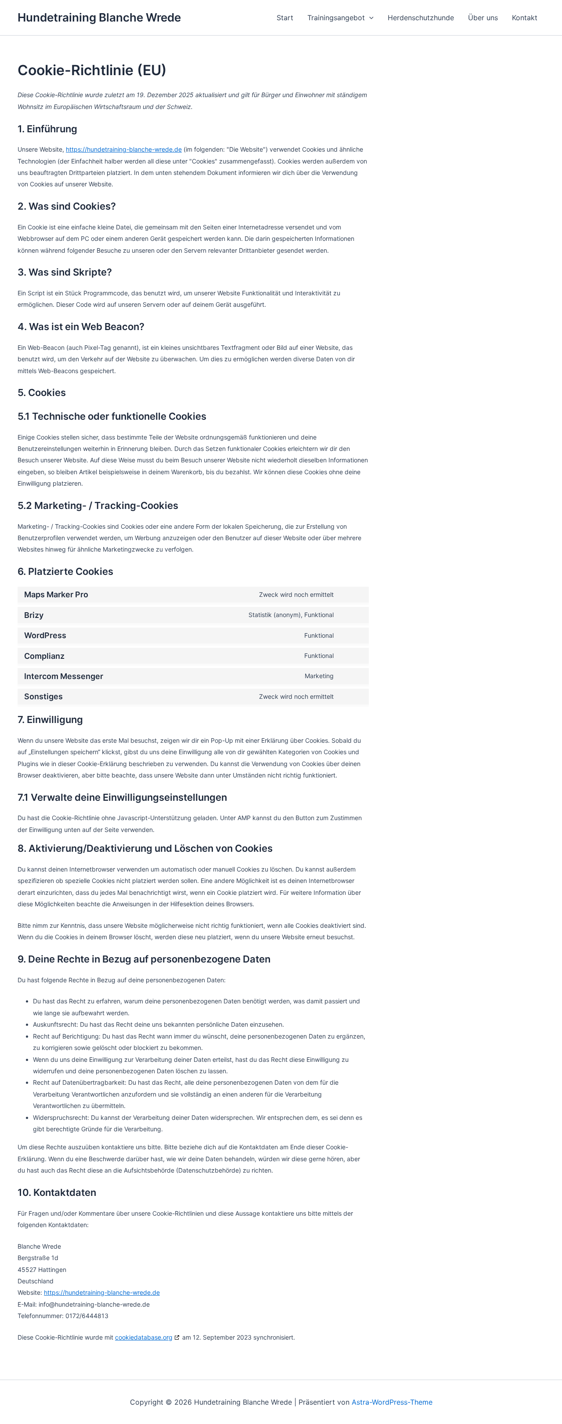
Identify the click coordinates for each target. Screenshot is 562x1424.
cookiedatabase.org (144, 1337)
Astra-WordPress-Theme (392, 1402)
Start (285, 17)
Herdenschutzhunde (421, 17)
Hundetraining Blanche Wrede (99, 17)
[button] (369, 17)
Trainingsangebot (336, 17)
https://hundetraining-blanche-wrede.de (124, 149)
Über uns (483, 17)
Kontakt (524, 17)
